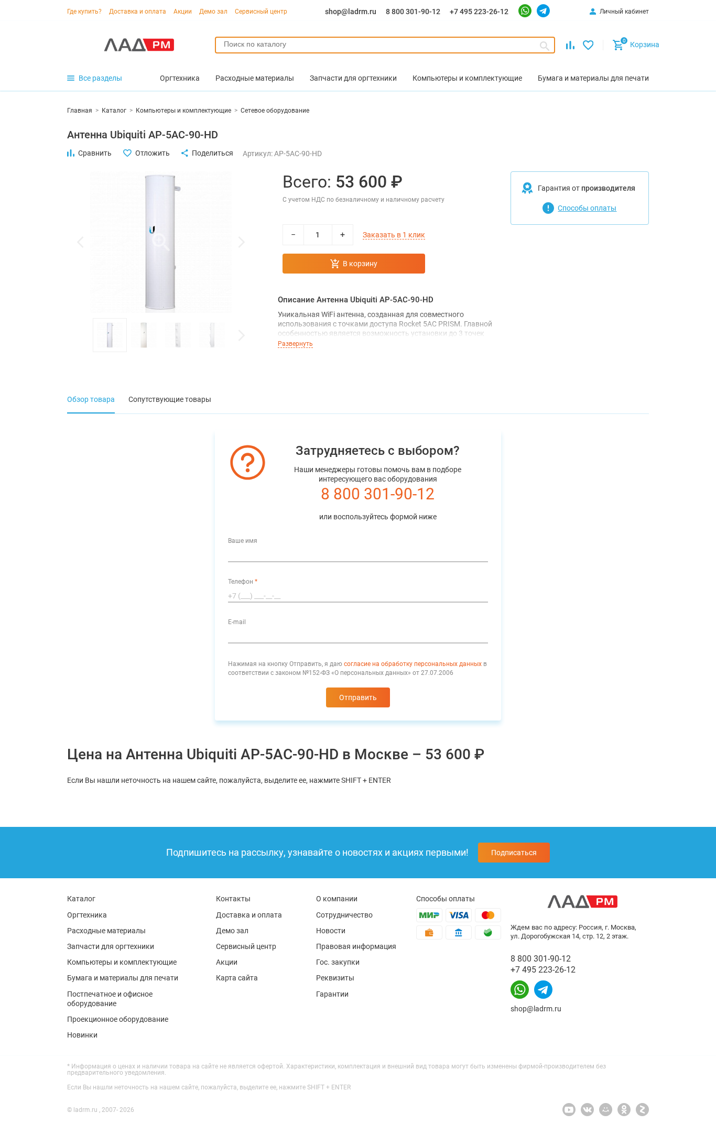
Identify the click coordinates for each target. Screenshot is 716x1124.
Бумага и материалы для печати (122, 978)
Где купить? (84, 11)
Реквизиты (335, 978)
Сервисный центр (261, 11)
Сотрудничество (344, 915)
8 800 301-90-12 (413, 11)
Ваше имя (242, 540)
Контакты (233, 898)
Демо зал (213, 11)
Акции (182, 11)
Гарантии (332, 994)
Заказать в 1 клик (394, 235)
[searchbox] (385, 44)
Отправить (358, 697)
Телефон (242, 581)
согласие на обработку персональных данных (413, 664)
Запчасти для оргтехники (110, 946)
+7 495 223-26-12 (479, 11)
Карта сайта (237, 978)
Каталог (81, 898)
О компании (336, 898)
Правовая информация (356, 946)
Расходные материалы (106, 930)
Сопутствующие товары (169, 399)
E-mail (237, 622)
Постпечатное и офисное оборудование (110, 999)
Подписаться (514, 852)
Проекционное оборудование (117, 1019)
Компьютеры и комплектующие (122, 962)
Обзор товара (91, 399)
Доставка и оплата (137, 11)
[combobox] (385, 45)
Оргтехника (87, 915)
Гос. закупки (338, 962)
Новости (330, 930)
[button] (80, 242)
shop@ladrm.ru (350, 11)
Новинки (82, 1035)
